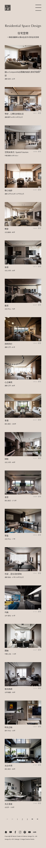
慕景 (6, 497)
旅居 (6, 267)
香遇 (6, 421)
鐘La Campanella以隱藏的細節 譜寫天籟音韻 (22, 74)
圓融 (6, 651)
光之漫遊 (8, 804)
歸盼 (6, 459)
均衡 (6, 612)
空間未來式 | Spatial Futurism (16, 152)
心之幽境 (8, 382)
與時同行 (8, 344)
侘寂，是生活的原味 (13, 574)
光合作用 (8, 766)
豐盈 (6, 536)
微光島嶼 (8, 689)
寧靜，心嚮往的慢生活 (14, 114)
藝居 (6, 306)
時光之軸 (8, 727)
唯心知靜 (8, 191)
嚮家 (6, 229)
